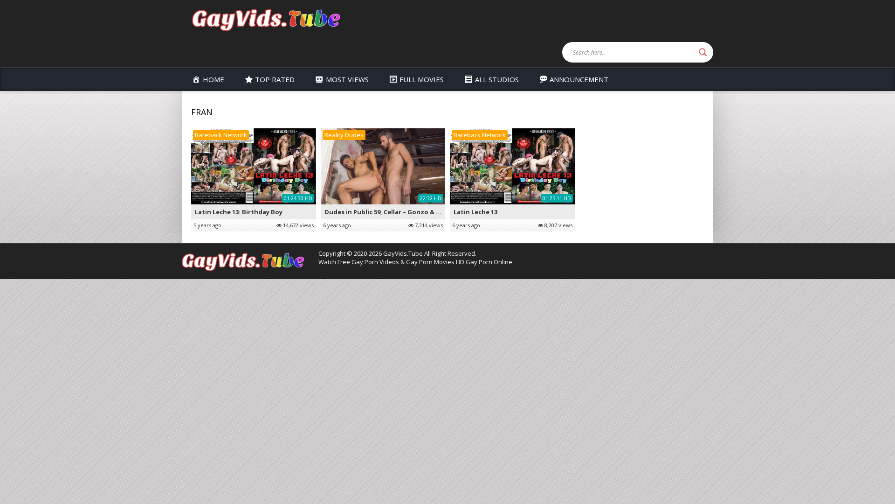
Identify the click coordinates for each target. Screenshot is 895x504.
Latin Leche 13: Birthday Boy (238, 212)
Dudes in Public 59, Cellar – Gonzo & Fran (387, 212)
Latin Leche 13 (475, 212)
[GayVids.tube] (266, 19)
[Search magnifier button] (702, 52)
